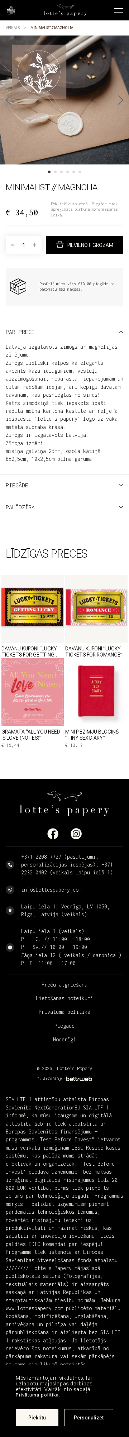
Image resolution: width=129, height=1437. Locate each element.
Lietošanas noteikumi (64, 998)
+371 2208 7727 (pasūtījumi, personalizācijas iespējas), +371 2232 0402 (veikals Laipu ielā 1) (67, 865)
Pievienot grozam (90, 245)
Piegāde (64, 1026)
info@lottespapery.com (51, 890)
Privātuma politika (37, 1395)
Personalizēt (89, 1418)
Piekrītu (37, 1418)
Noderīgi (64, 1039)
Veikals (13, 28)
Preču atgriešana (64, 985)
